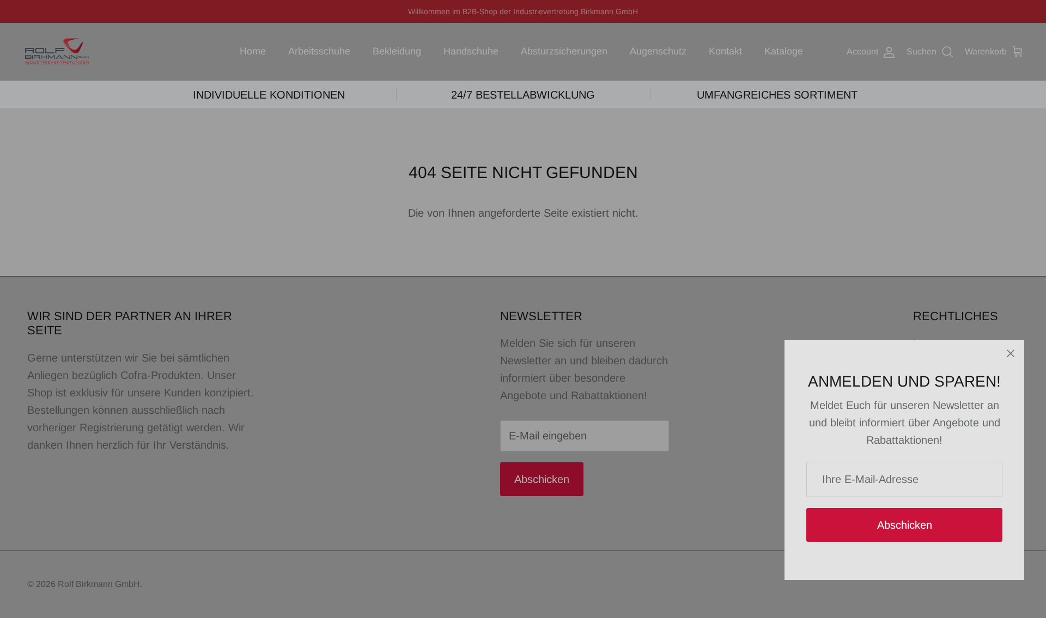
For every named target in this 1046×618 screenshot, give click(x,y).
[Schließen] (1011, 353)
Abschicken (904, 525)
